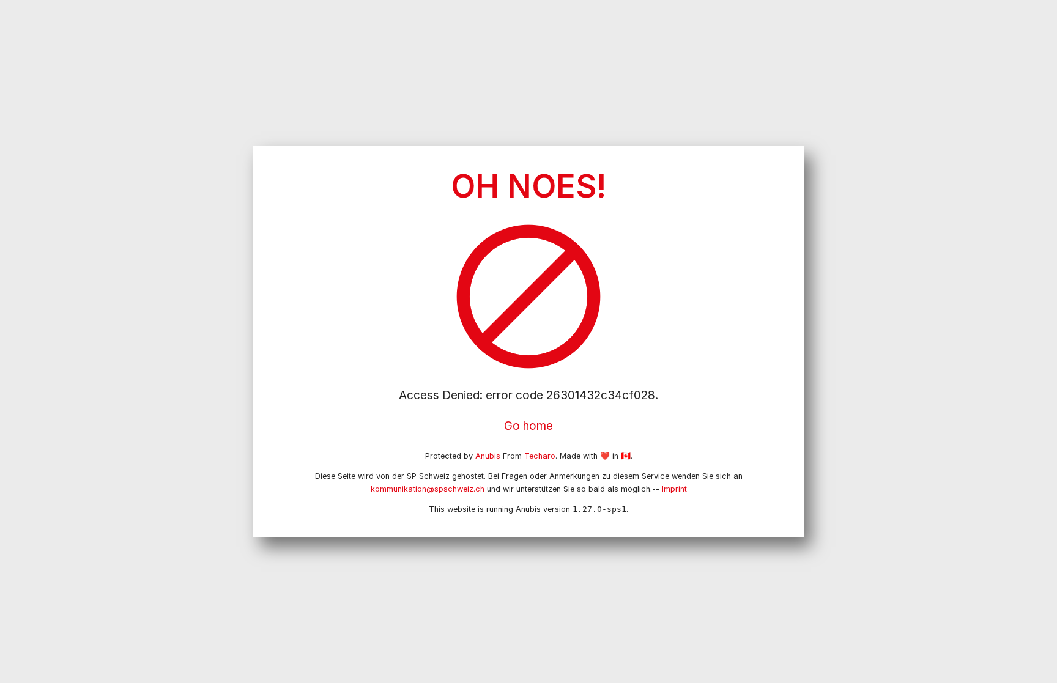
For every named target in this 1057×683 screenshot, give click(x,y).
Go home (528, 426)
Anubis (487, 455)
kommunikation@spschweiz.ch (427, 488)
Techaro (539, 455)
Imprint (674, 488)
